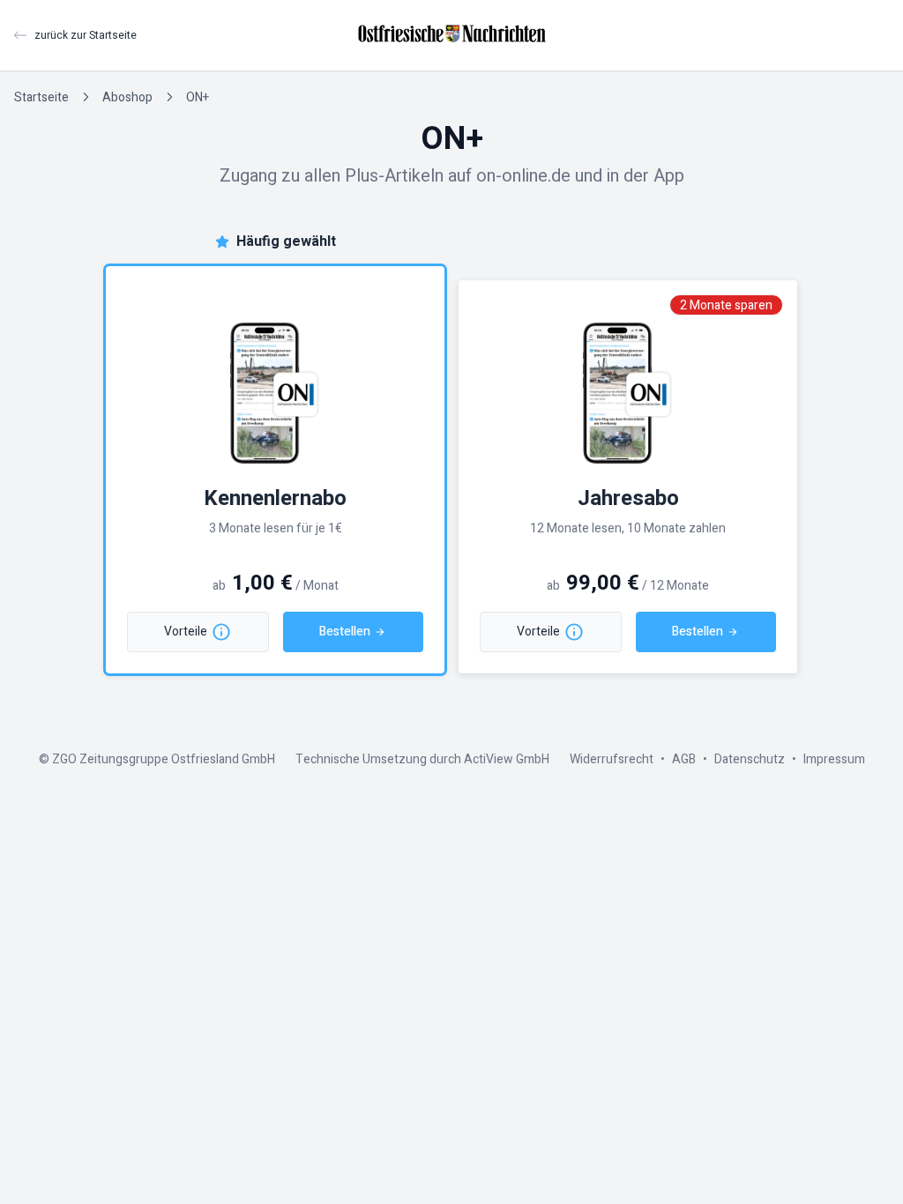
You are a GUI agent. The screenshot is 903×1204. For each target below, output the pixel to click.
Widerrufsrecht (611, 759)
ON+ (197, 97)
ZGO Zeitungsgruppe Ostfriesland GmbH (163, 759)
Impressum (834, 759)
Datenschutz (749, 759)
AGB (684, 759)
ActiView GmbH (506, 759)
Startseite (41, 97)
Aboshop (127, 97)
